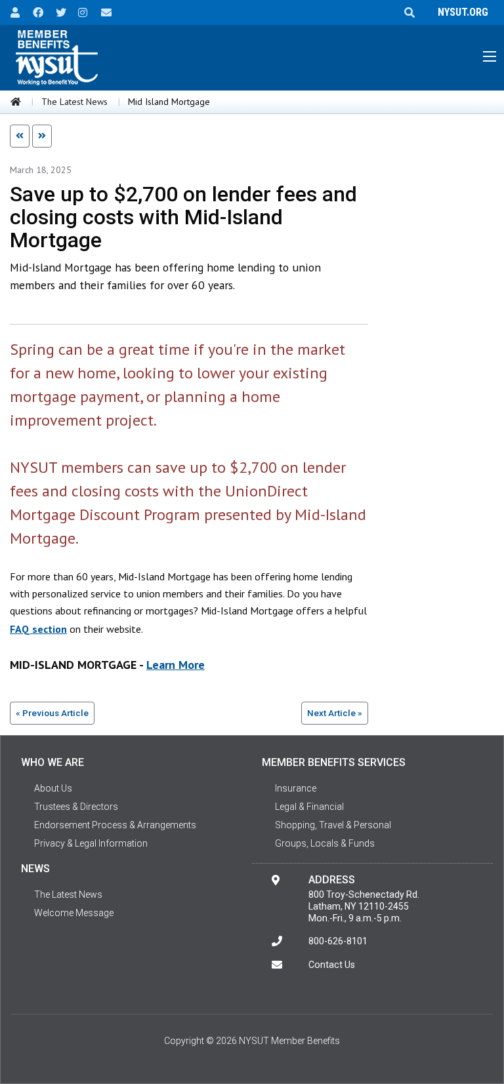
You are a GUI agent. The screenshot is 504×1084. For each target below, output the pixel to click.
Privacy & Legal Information (91, 843)
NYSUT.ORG (460, 12)
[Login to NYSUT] (11, 11)
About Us (53, 788)
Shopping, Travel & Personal (333, 825)
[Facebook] (33, 11)
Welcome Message (74, 913)
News (35, 868)
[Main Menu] (489, 56)
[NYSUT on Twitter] (56, 11)
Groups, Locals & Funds (325, 843)
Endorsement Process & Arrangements (115, 825)
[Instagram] (79, 11)
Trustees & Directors (76, 806)
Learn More (175, 664)
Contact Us (331, 964)
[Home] (15, 102)
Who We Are (52, 762)
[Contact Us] (102, 11)
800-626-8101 (338, 941)
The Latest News (74, 102)
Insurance (295, 788)
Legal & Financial (309, 806)
